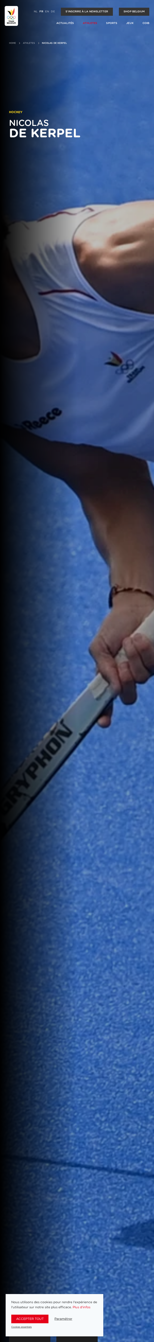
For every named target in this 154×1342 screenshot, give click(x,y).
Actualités (65, 23)
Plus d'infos (81, 1307)
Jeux (130, 23)
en (47, 11)
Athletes (90, 23)
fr (41, 11)
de (53, 11)
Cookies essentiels (21, 1327)
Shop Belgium (134, 11)
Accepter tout (30, 1318)
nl (36, 11)
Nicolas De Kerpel (54, 43)
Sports (111, 23)
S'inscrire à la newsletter (87, 11)
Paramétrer (63, 1318)
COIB (146, 23)
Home (12, 43)
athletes (29, 43)
